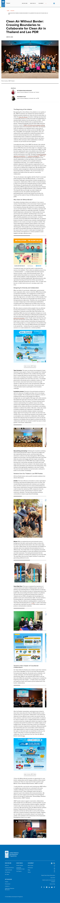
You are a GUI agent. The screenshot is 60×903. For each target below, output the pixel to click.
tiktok (54, 887)
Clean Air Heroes (23, 117)
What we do (33, 3)
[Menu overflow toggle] (46, 3)
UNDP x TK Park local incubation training (34, 125)
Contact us (7, 886)
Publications (30, 867)
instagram (46, 887)
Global (54, 3)
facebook (41, 887)
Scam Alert (53, 877)
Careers (6, 881)
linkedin (49, 887)
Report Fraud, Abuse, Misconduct (48, 875)
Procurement (7, 884)
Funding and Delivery (9, 867)
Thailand (8, 3)
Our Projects (18, 871)
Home (8, 10)
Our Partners (7, 872)
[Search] (54, 868)
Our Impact (41, 3)
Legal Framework (8, 870)
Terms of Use (52, 884)
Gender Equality (19, 865)
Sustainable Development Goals (20, 868)
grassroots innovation (19, 318)
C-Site (33, 602)
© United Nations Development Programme (14, 896)
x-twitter (44, 887)
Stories (29, 872)
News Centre (30, 865)
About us (7, 865)
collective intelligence (33, 156)
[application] (30, 829)
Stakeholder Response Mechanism (9, 889)
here (23, 736)
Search (56, 3)
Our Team (7, 874)
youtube (51, 887)
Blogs (29, 870)
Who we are (24, 3)
